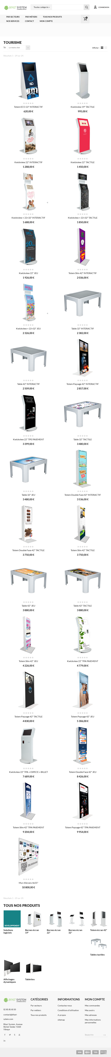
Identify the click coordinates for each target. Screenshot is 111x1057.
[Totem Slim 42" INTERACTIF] (83, 247)
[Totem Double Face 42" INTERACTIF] (83, 468)
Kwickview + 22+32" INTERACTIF (28, 217)
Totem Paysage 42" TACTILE (28, 716)
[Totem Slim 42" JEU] (28, 635)
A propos (62, 1015)
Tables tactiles (97, 954)
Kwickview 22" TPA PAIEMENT (82, 661)
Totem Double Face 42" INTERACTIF (82, 494)
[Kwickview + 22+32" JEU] (28, 302)
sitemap (61, 1020)
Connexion (103, 7)
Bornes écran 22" (54, 931)
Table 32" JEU (28, 494)
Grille (102, 47)
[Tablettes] (33, 968)
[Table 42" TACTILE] (83, 579)
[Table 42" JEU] (28, 579)
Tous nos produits (52, 17)
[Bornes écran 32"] (77, 918)
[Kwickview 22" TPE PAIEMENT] (28, 413)
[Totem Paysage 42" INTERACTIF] (83, 357)
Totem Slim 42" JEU (28, 661)
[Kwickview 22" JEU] (28, 247)
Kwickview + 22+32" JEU (28, 328)
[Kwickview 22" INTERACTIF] (28, 136)
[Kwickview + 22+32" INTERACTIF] (28, 191)
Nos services (12, 21)
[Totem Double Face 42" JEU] (83, 745)
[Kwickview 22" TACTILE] (83, 136)
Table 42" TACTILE (82, 605)
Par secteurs (13, 17)
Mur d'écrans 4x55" (28, 882)
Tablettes (30, 979)
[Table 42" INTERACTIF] (28, 357)
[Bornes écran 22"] (55, 918)
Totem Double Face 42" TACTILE (28, 550)
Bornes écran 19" (32, 931)
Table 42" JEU (28, 605)
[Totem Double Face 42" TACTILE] (28, 524)
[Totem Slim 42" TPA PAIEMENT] (28, 801)
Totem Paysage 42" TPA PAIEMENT (82, 827)
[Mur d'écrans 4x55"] (28, 856)
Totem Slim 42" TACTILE (83, 550)
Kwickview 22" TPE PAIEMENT (28, 439)
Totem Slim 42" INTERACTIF (83, 273)
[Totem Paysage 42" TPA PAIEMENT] (83, 801)
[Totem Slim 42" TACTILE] (83, 524)
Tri (4, 47)
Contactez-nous (65, 1005)
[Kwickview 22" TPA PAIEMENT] (83, 635)
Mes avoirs (90, 1010)
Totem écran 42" (98, 930)
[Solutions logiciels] (12, 918)
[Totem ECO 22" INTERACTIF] (28, 80)
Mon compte (46, 21)
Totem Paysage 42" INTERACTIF (82, 384)
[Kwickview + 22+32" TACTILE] (83, 191)
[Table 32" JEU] (28, 468)
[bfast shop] (14, 7)
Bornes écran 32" (75, 931)
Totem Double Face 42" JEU (82, 772)
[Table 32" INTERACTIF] (83, 302)
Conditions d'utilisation (68, 1010)
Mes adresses (91, 1015)
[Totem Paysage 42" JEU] (83, 690)
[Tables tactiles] (99, 943)
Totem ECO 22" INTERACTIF (28, 106)
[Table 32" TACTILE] (83, 413)
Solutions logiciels (8, 931)
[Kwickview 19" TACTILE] (83, 80)
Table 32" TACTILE (82, 439)
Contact (29, 21)
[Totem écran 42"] (99, 918)
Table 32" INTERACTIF (82, 328)
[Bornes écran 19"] (33, 918)
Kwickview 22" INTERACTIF (28, 162)
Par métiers (31, 17)
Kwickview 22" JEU (28, 273)
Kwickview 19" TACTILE (83, 106)
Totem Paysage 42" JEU (82, 716)
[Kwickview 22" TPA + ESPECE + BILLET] (28, 745)
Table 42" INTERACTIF (28, 384)
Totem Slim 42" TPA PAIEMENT (28, 827)
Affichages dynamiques (9, 980)
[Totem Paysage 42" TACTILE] (28, 690)
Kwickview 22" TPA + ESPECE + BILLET (28, 772)
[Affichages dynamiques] (12, 968)
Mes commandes (92, 1005)
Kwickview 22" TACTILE (83, 162)
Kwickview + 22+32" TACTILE (82, 217)
